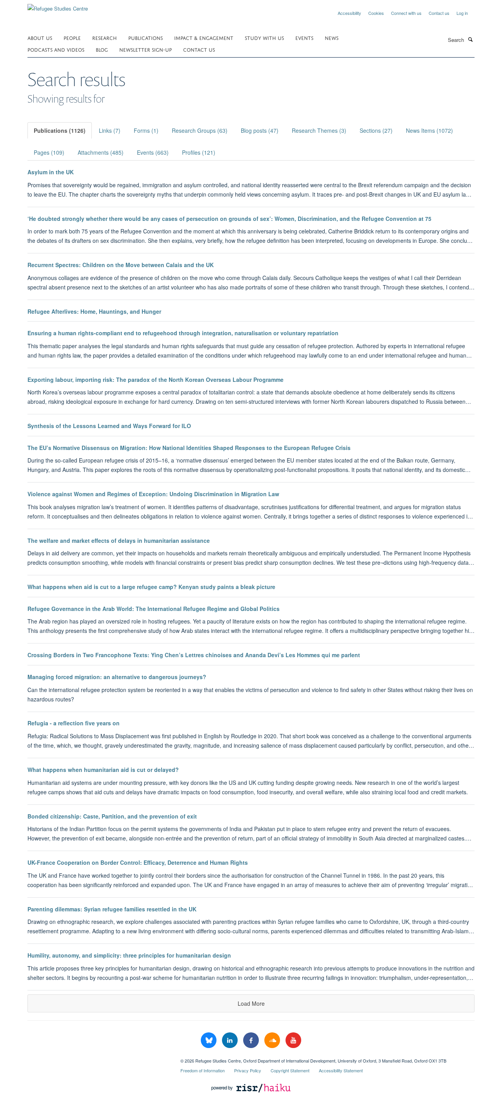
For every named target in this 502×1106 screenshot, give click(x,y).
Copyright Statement (290, 1070)
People (72, 37)
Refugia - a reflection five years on (73, 723)
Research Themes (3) (319, 130)
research (104, 37)
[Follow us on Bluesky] (209, 1040)
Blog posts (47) (259, 130)
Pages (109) (49, 152)
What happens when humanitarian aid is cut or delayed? (103, 769)
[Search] (470, 39)
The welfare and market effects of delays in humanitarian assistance (118, 540)
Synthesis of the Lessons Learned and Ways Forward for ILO (109, 426)
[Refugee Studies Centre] (57, 5)
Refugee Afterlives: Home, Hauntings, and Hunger (94, 311)
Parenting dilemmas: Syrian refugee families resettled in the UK (111, 909)
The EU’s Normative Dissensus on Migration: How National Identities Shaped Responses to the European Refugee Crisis (189, 448)
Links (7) (109, 130)
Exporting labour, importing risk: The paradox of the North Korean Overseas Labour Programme (155, 379)
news (331, 37)
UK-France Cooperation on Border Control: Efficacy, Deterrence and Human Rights (137, 862)
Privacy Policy (247, 1070)
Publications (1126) (59, 130)
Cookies (376, 13)
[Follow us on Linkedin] (230, 1040)
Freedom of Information (202, 1070)
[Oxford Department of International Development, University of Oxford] (98, 1058)
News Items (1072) (429, 130)
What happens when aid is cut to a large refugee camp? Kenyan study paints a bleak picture (151, 587)
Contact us (439, 13)
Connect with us (406, 13)
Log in (462, 13)
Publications (145, 37)
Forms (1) (146, 130)
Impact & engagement (203, 37)
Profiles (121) (198, 152)
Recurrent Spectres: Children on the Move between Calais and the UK (120, 265)
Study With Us (264, 37)
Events (304, 37)
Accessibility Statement (341, 1070)
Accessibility (349, 13)
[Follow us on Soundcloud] (273, 1040)
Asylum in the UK (50, 172)
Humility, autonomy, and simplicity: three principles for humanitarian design (129, 955)
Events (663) (153, 152)
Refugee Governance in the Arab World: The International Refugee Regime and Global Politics (153, 609)
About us (39, 37)
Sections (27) (376, 130)
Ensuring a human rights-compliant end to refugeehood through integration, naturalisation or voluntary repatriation (182, 333)
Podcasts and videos (55, 49)
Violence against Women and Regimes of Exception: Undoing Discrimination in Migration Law (153, 494)
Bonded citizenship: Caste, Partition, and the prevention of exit (112, 816)
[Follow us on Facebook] (251, 1040)
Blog (102, 49)
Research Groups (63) (199, 130)
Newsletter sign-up (145, 49)
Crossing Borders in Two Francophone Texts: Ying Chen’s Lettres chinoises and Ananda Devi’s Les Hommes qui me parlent (193, 655)
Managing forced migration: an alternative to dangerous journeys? (116, 677)
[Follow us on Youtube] (293, 1040)
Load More (251, 1003)
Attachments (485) (101, 152)
